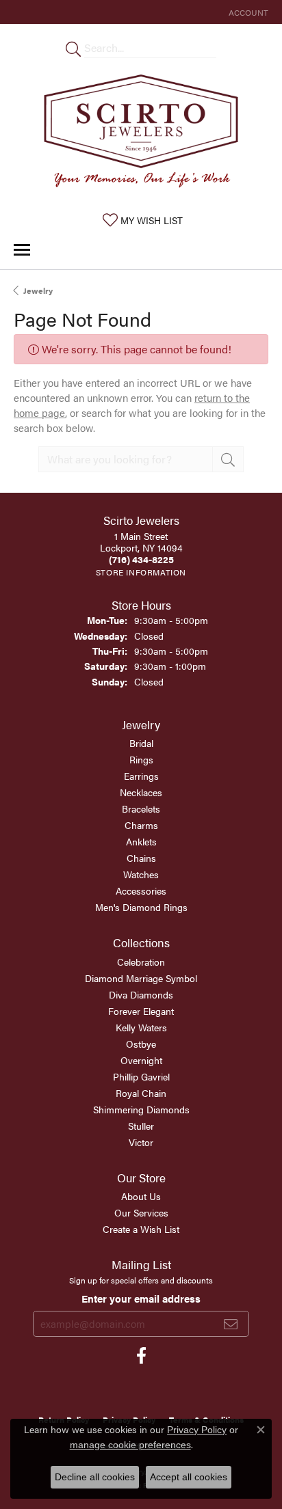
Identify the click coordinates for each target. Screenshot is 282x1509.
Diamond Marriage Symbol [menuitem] (141, 978)
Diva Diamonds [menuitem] (141, 994)
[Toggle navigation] (22, 249)
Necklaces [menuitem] (141, 792)
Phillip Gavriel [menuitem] (141, 1076)
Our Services (141, 1212)
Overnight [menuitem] (141, 1060)
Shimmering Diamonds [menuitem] (141, 1109)
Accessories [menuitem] (141, 890)
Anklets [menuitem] (141, 841)
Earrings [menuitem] (141, 776)
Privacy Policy (197, 1429)
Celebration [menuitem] (141, 961)
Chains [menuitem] (141, 858)
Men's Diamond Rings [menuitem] (141, 907)
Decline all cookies (95, 1476)
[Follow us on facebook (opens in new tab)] (141, 1356)
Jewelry (38, 290)
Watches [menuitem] (141, 874)
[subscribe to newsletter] (230, 1323)
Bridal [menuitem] (141, 743)
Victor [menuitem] (141, 1142)
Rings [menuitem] (141, 759)
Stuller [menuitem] (141, 1125)
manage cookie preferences (130, 1444)
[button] (247, 12)
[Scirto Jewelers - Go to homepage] (141, 134)
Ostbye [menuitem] (141, 1043)
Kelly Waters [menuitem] (141, 1027)
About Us (141, 1196)
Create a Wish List (141, 1229)
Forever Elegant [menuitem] (141, 1011)
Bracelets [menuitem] (141, 808)
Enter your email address (141, 1298)
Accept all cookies (188, 1476)
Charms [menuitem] (141, 825)
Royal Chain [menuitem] (141, 1093)
